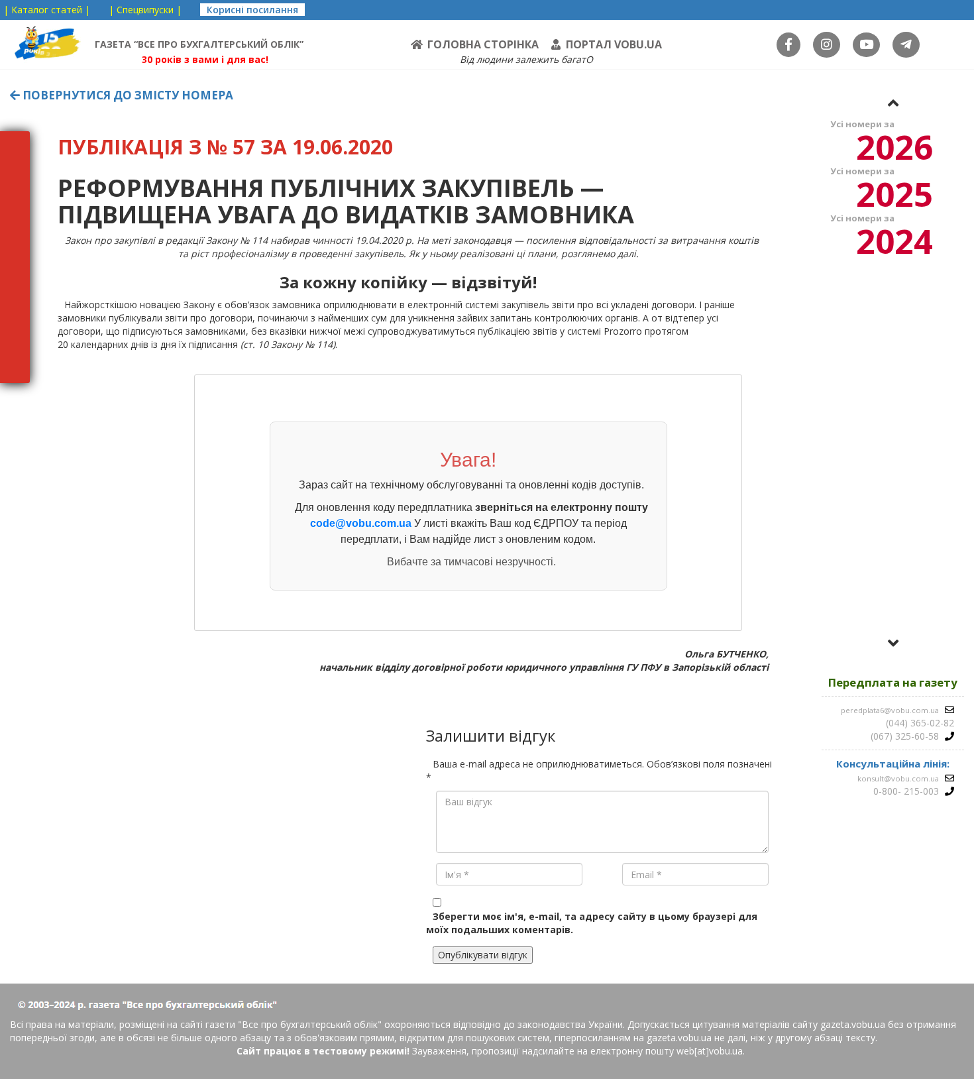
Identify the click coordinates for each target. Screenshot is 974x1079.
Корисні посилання (252, 9)
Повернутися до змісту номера (126, 95)
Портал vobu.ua (614, 44)
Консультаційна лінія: (892, 763)
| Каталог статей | (46, 9)
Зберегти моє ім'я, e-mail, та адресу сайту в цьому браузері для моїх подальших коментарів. (591, 923)
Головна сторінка (483, 44)
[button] (893, 102)
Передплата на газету (892, 682)
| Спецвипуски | (145, 9)
